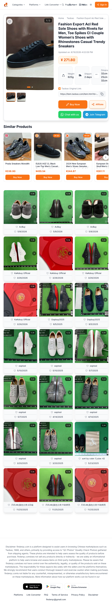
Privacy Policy (78, 594)
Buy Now (17, 177)
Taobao (70, 18)
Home (61, 18)
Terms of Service (60, 594)
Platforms (33, 4)
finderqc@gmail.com (56, 599)
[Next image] (34, 207)
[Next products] (105, 157)
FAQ (46, 594)
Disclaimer (93, 594)
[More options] (91, 5)
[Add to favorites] (10, 21)
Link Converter (52, 4)
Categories (17, 4)
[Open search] (63, 5)
